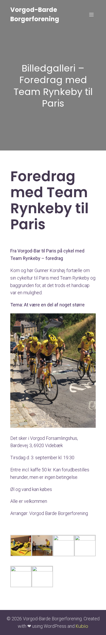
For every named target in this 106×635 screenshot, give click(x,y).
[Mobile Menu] (91, 14)
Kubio (82, 626)
